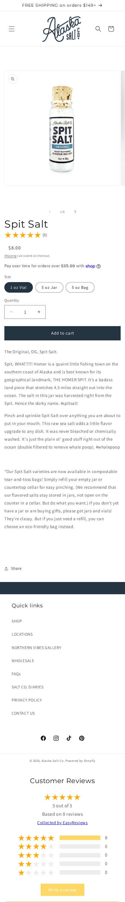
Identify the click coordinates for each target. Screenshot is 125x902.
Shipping (10, 256)
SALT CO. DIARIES (28, 687)
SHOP (17, 621)
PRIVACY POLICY (27, 700)
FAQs (16, 673)
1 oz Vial (18, 287)
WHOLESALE (23, 660)
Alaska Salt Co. (53, 761)
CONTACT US (23, 713)
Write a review (62, 890)
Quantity (11, 300)
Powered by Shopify (80, 761)
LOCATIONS (22, 634)
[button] (11, 28)
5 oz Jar (49, 287)
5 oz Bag (80, 287)
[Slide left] (49, 211)
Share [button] (16, 568)
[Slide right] (75, 211)
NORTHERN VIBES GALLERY (36, 647)
